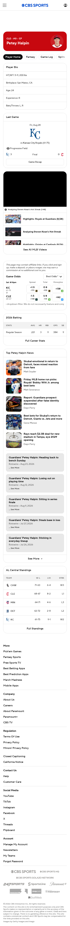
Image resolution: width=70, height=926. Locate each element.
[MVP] (36, 890)
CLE (13, 594)
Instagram (9, 807)
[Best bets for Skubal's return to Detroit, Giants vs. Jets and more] (14, 422)
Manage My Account (15, 844)
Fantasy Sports (12, 657)
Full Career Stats (35, 340)
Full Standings (35, 628)
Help (6, 776)
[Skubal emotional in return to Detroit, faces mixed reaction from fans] (14, 367)
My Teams (9, 855)
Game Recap (35, 162)
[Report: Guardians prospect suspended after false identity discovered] (14, 404)
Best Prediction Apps (15, 674)
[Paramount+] (58, 883)
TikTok (7, 801)
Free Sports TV (12, 662)
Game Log (47, 57)
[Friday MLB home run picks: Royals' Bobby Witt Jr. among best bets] (14, 386)
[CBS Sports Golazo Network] (35, 877)
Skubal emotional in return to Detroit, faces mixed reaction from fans (41, 364)
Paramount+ (10, 716)
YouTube (8, 796)
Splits (61, 57)
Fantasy (30, 57)
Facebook (9, 813)
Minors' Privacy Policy (16, 748)
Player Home (13, 57)
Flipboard (9, 830)
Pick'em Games (12, 651)
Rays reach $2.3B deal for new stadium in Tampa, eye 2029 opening (41, 437)
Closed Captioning (14, 756)
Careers (8, 705)
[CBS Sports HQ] (49, 871)
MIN (13, 602)
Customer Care (12, 782)
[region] (35, 189)
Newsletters (10, 850)
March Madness (12, 680)
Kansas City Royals (32, 142)
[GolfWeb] (35, 897)
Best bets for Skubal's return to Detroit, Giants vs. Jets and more (43, 417)
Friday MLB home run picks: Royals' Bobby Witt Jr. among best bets (41, 382)
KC (12, 619)
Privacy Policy (11, 742)
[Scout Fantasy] (52, 891)
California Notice (13, 762)
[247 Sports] (13, 883)
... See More (14, 468)
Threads (8, 824)
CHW (13, 585)
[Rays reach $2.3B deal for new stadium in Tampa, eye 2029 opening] (14, 440)
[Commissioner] (19, 890)
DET (13, 611)
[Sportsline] (37, 883)
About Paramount (13, 711)
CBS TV (8, 722)
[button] (4, 5)
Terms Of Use (11, 736)
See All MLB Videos (35, 249)
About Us (8, 699)
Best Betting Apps (14, 668)
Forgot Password (13, 861)
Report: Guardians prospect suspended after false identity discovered (41, 400)
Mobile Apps (10, 685)
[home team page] (35, 134)
